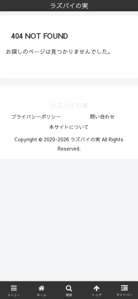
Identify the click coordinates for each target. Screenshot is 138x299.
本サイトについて (69, 126)
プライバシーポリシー (36, 116)
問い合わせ (102, 116)
